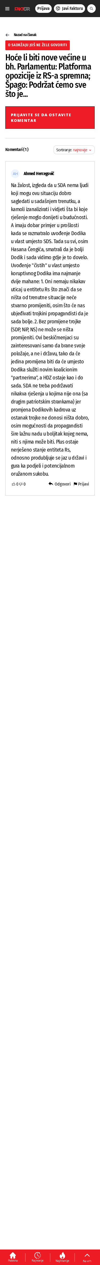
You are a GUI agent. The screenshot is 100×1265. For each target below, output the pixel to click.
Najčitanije (62, 1261)
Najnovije (37, 1260)
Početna (13, 1260)
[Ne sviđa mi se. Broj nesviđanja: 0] (20, 484)
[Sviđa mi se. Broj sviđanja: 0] (13, 484)
